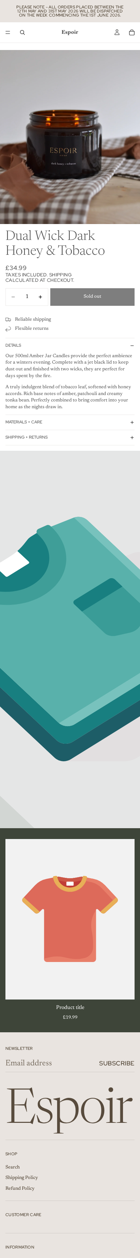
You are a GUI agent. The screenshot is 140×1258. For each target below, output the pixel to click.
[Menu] (8, 32)
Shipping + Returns (26, 437)
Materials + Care (23, 422)
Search (12, 1167)
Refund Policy (20, 1188)
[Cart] (131, 32)
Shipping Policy (21, 1178)
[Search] (22, 32)
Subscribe (117, 1063)
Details (13, 345)
